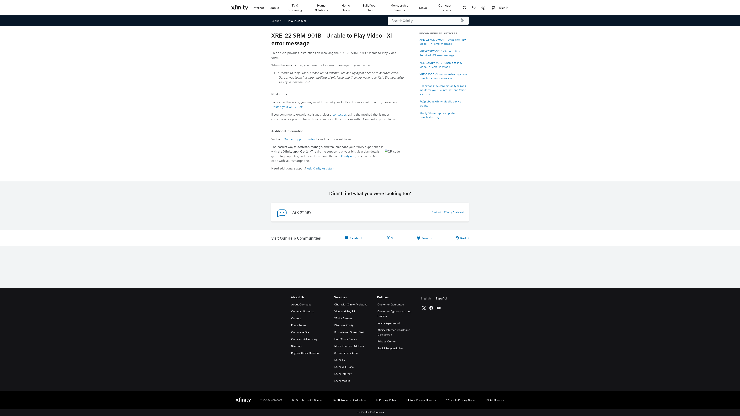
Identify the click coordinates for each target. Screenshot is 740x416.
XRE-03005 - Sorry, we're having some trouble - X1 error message (443, 76)
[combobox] (428, 21)
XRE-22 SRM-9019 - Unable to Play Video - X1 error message (441, 65)
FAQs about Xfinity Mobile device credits (440, 103)
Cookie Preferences (372, 412)
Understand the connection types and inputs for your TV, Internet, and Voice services (443, 90)
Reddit (464, 238)
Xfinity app (348, 156)
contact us (339, 114)
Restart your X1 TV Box (287, 107)
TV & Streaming (297, 21)
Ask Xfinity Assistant (320, 168)
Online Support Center (299, 139)
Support (276, 21)
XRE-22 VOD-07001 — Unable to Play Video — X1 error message (443, 41)
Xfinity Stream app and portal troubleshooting (438, 115)
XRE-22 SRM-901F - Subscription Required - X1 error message (440, 53)
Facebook (356, 238)
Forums (426, 238)
